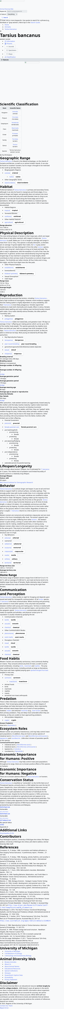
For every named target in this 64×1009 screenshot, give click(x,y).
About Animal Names (12, 966)
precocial (8, 423)
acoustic (8, 624)
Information (11, 41)
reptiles (37, 666)
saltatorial (8, 544)
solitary (7, 559)
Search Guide (35, 22)
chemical (8, 627)
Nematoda (19, 751)
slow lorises (36, 711)
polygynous (9, 319)
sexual (7, 350)
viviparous (8, 354)
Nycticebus (12, 725)
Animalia (8, 27)
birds (22, 666)
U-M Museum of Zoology (13, 953)
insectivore (13, 681)
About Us (8, 964)
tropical (7, 210)
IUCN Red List (5, 807)
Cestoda (17, 749)
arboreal (8, 538)
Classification (11, 57)
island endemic (10, 183)
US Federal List (5, 820)
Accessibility (9, 977)
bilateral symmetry (11, 274)
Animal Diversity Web (6, 9)
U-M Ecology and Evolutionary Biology (18, 956)
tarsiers (41, 247)
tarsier (41, 599)
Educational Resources (12, 969)
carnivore (8, 678)
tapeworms (4, 738)
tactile (7, 620)
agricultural (9, 222)
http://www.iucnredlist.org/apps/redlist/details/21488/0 (25, 921)
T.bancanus (7, 305)
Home (7, 25)
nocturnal (8, 548)
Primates (15, 133)
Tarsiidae (15, 139)
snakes (9, 711)
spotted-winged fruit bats (39, 670)
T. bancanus (45, 469)
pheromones (9, 633)
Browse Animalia (10, 962)
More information (4, 811)
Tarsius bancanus (11, 29)
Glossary (8, 973)
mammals (28, 666)
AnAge (2, 374)
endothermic (9, 268)
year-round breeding (12, 344)
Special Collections (11, 971)
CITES (2, 825)
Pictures (9, 43)
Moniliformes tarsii (19, 736)
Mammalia (15, 128)
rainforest (8, 216)
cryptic (7, 720)
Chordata (15, 117)
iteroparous (9, 340)
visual (7, 643)
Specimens (12, 50)
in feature (3, 14)
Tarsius (15, 144)
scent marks (9, 637)
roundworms (16, 738)
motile (7, 555)
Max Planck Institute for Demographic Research (16, 482)
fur (34, 245)
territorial (8, 563)
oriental (7, 173)
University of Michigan (12, 951)
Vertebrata (15, 122)
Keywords (3, 11)
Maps (10, 54)
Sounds (11, 46)
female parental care (12, 427)
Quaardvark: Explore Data (14, 975)
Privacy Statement (11, 980)
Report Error (4, 1008)
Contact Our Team (6, 1006)
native (11, 177)
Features (6, 60)
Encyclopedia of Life (7, 833)
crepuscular (9, 551)
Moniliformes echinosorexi (38, 736)
